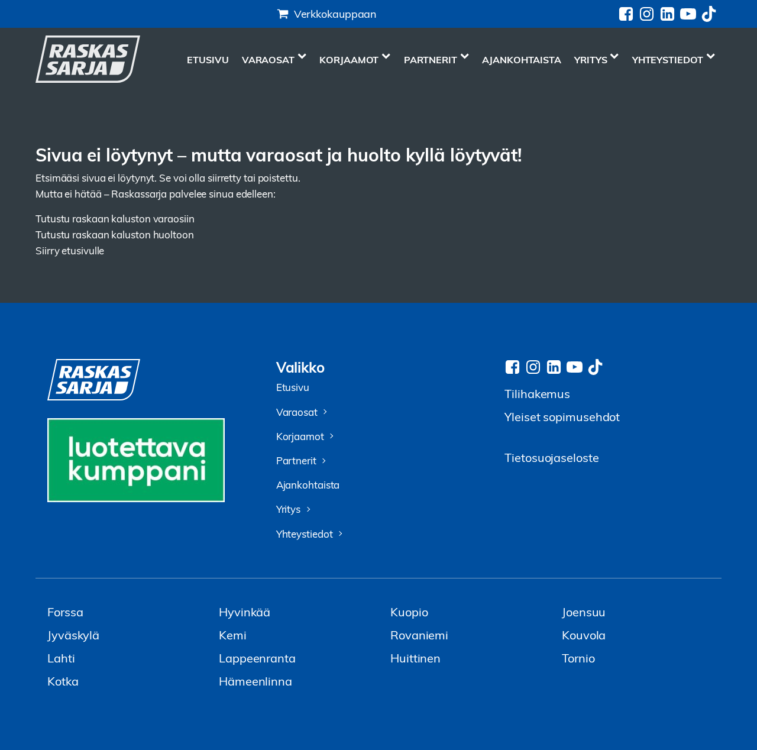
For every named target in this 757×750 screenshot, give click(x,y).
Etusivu (207, 59)
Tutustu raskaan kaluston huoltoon (114, 234)
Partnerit (430, 59)
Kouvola (584, 634)
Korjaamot (348, 59)
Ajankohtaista (521, 59)
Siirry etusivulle (69, 250)
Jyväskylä (73, 634)
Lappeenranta (257, 657)
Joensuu (584, 611)
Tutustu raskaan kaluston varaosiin (115, 218)
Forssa (65, 611)
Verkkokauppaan (335, 13)
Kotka (63, 680)
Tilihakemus (537, 393)
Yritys (590, 59)
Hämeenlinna (255, 680)
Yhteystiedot (667, 59)
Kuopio (409, 611)
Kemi (233, 634)
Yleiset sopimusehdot (562, 416)
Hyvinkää (244, 611)
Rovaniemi (419, 634)
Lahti (61, 657)
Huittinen (415, 657)
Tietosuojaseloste (551, 457)
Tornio (578, 657)
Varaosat (268, 59)
